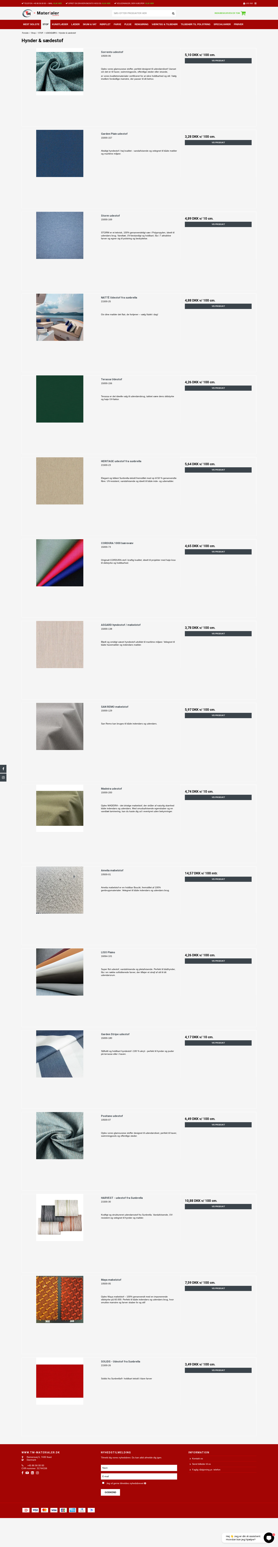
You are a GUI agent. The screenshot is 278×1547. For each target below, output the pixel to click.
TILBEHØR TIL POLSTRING (195, 24)
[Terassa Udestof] (60, 413)
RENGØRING (141, 24)
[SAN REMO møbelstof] (60, 741)
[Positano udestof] (60, 1150)
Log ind (249, 3)
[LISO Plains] (60, 986)
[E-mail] (139, 1476)
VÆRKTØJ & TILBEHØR (165, 24)
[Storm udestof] (60, 250)
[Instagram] (3, 778)
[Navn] (139, 1468)
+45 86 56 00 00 (39, 3)
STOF (46, 24)
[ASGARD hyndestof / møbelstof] (60, 659)
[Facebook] (3, 769)
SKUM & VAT (90, 24)
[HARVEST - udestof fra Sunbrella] (60, 1232)
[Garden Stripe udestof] (60, 1068)
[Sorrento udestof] (60, 86)
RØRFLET (105, 24)
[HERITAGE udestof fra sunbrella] (60, 495)
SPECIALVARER (222, 24)
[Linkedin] (32, 1473)
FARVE (117, 24)
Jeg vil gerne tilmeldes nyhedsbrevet (137, 1483)
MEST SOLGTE (31, 24)
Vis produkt (218, 61)
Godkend (110, 1492)
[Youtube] (27, 1473)
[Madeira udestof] (60, 823)
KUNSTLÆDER (60, 24)
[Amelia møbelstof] (60, 905)
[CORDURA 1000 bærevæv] (60, 577)
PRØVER (238, 24)
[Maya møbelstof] (60, 1314)
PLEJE (127, 24)
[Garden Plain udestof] (60, 168)
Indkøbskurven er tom (227, 13)
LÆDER (75, 24)
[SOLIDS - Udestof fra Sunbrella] (60, 1396)
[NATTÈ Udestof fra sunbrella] (60, 332)
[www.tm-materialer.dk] (45, 13)
